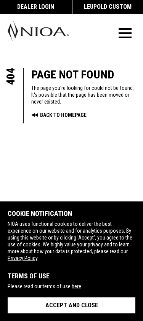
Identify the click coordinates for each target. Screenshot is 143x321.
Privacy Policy (22, 258)
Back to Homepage (63, 115)
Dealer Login (35, 6)
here (76, 286)
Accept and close (71, 305)
